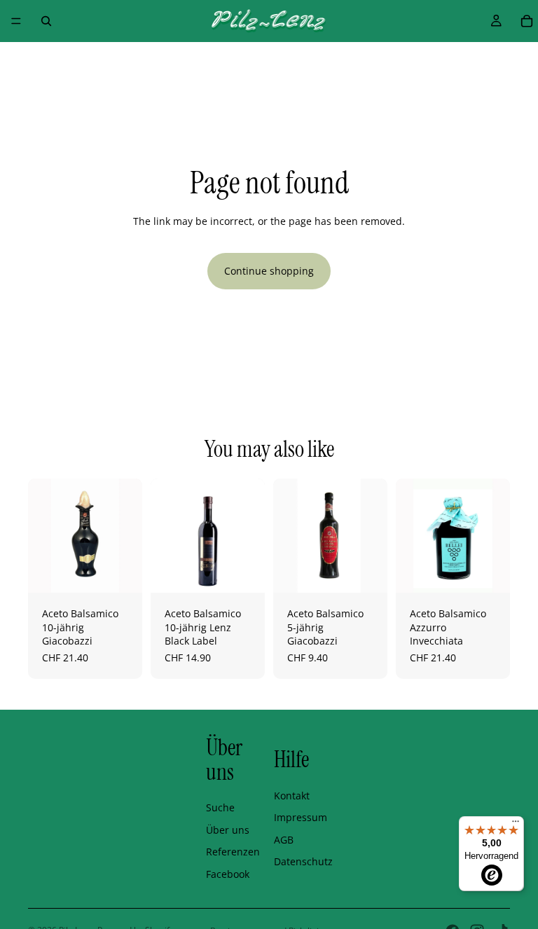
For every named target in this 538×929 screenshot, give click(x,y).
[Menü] (16, 21)
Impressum (300, 817)
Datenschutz (303, 861)
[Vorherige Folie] (43, 536)
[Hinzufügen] (120, 571)
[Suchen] (46, 21)
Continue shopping (269, 270)
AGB (284, 839)
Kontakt (292, 795)
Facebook (227, 874)
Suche (220, 807)
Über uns (227, 830)
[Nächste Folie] (126, 536)
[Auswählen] (243, 571)
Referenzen (233, 851)
